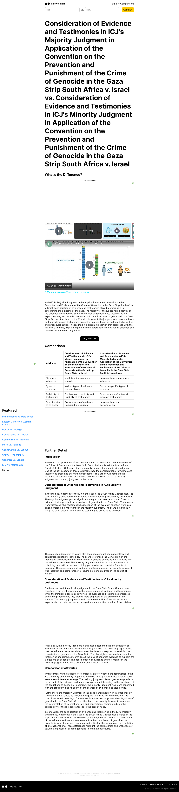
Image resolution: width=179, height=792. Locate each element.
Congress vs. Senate (13, 459)
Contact (143, 784)
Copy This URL (89, 338)
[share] (128, 246)
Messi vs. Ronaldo (11, 444)
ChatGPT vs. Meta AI (13, 454)
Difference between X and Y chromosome (78, 243)
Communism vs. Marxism (15, 439)
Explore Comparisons (122, 3)
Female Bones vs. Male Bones (17, 416)
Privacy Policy (171, 784)
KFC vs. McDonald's (12, 464)
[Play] (117, 231)
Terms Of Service (156, 784)
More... (5, 469)
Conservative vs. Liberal (15, 434)
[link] (49, 244)
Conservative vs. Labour (15, 449)
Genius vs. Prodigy (12, 429)
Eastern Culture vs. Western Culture (16, 423)
